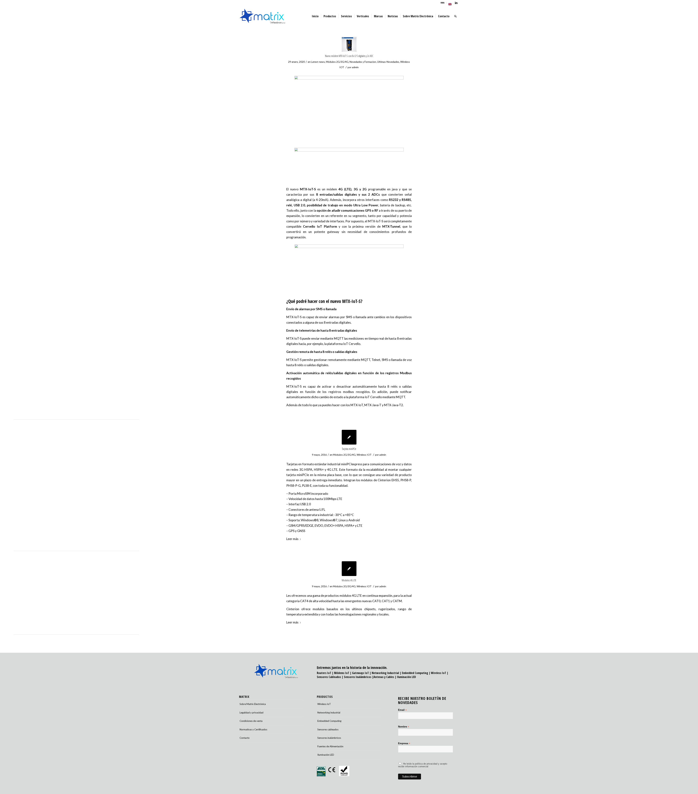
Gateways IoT (360, 673)
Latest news (318, 61)
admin (355, 67)
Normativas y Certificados (253, 729)
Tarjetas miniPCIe (349, 449)
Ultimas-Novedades (388, 61)
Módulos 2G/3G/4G (337, 61)
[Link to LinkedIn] (456, 2)
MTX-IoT (356, 405)
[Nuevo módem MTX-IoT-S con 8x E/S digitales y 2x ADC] (349, 44)
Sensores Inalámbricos (357, 677)
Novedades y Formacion (363, 61)
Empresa (404, 743)
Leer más (292, 539)
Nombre (403, 726)
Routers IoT (324, 673)
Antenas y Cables (384, 677)
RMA (442, 2)
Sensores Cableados (329, 677)
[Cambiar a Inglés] (450, 4)
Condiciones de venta (251, 720)
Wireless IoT (438, 673)
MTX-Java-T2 (393, 405)
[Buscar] (455, 16)
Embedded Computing (329, 720)
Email (402, 710)
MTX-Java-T (372, 405)
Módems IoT (341, 673)
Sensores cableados (327, 729)
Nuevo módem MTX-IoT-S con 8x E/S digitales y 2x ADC (349, 56)
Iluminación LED (406, 677)
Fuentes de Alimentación (330, 746)
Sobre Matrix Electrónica (253, 704)
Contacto (245, 737)
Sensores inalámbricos (329, 737)
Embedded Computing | (416, 673)
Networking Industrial (385, 673)
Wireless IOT (364, 454)
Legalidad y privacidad (251, 712)
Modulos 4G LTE (349, 580)
